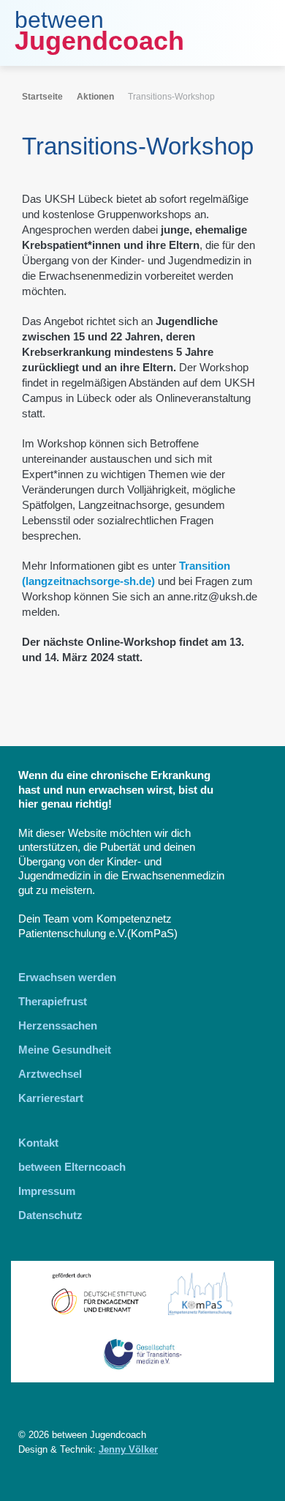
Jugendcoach (99, 41)
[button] (259, 33)
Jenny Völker (128, 1449)
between (59, 20)
